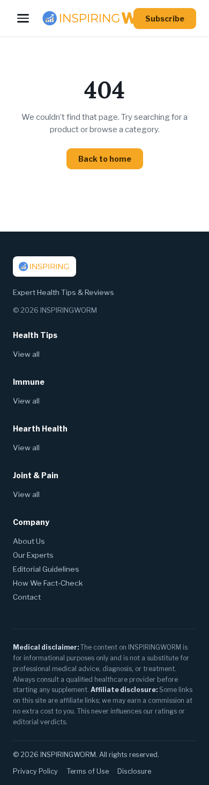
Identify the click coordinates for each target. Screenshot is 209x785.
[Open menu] (23, 18)
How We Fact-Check (48, 583)
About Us (29, 541)
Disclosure (134, 771)
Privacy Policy (35, 771)
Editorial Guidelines (46, 569)
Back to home (104, 158)
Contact (27, 597)
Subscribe (164, 18)
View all (26, 354)
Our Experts (33, 555)
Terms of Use (87, 771)
